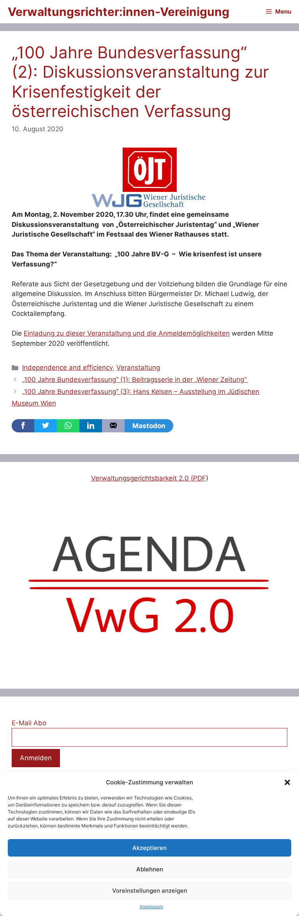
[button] (287, 782)
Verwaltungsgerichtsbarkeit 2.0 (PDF (148, 478)
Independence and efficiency (67, 367)
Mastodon (148, 426)
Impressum (151, 906)
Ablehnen (149, 869)
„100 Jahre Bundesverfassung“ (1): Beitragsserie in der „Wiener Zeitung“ (135, 379)
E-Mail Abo (29, 723)
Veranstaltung (138, 367)
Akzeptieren (149, 848)
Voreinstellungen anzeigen (149, 890)
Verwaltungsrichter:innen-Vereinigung (118, 12)
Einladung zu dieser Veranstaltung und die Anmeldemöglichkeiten (127, 333)
